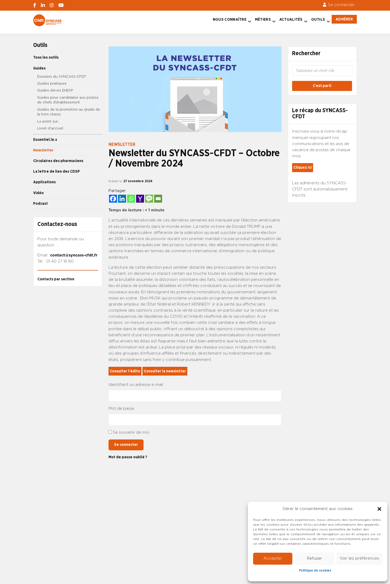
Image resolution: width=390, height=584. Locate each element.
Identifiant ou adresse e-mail (136, 385)
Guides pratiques (52, 83)
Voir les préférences (359, 558)
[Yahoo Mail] (140, 199)
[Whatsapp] (131, 199)
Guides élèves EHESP (55, 90)
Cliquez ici (302, 167)
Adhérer (344, 19)
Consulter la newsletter (165, 371)
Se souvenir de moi (131, 432)
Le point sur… (48, 121)
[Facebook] (113, 199)
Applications (44, 182)
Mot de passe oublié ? (128, 457)
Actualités (291, 19)
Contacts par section (55, 279)
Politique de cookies (315, 570)
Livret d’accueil (50, 128)
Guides (39, 68)
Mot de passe (121, 409)
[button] (379, 509)
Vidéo (38, 193)
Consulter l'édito (125, 371)
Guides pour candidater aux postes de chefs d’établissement (67, 100)
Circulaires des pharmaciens (58, 161)
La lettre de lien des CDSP (56, 171)
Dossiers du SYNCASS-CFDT (61, 77)
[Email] (158, 199)
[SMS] (149, 199)
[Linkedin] (122, 199)
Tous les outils (46, 57)
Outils (318, 19)
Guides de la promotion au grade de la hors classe (68, 112)
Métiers (263, 19)
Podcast (40, 204)
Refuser (314, 558)
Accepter (272, 558)
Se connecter (341, 5)
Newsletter (43, 150)
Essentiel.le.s (45, 140)
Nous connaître (229, 19)
